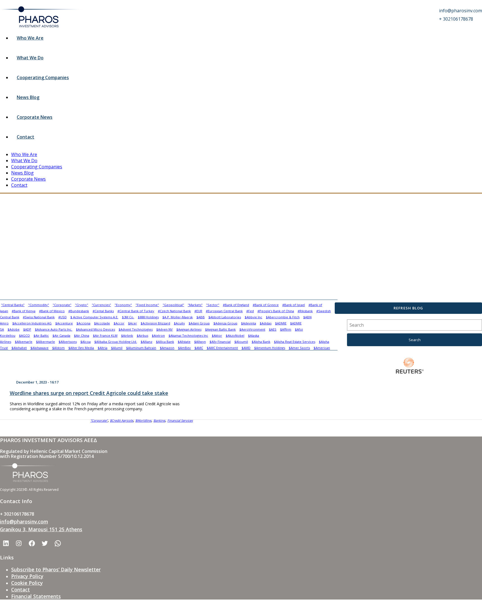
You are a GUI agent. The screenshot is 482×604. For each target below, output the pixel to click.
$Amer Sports (299, 348)
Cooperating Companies (43, 77)
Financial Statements (36, 596)
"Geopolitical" (173, 305)
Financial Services (180, 420)
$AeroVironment (252, 329)
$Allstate (184, 341)
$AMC (198, 348)
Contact (25, 137)
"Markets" (195, 305)
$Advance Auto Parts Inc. (53, 329)
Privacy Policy (27, 576)
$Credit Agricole (121, 420)
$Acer (132, 323)
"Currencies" (101, 305)
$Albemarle (23, 341)
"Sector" (212, 305)
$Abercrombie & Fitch (283, 317)
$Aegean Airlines (188, 329)
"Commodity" (38, 305)
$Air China (81, 335)
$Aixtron (158, 335)
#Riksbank (305, 311)
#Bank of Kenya (23, 311)
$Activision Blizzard (155, 323)
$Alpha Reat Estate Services (294, 341)
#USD (62, 317)
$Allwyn (200, 341)
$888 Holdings (148, 317)
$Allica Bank (165, 341)
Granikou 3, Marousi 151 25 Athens (41, 529)
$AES (272, 329)
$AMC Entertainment (222, 348)
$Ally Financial (220, 341)
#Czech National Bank (174, 311)
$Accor (119, 323)
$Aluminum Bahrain (141, 348)
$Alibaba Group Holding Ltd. (115, 341)
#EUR (198, 311)
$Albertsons (68, 341)
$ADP (27, 329)
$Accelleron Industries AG (32, 323)
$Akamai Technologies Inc (188, 335)
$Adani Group (199, 323)
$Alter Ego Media (81, 348)
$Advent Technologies (136, 329)
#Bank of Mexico (52, 311)
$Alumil (116, 348)
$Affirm (285, 329)
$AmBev (184, 348)
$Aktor (217, 335)
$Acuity (179, 323)
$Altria (102, 348)
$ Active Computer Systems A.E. (94, 317)
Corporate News (34, 117)
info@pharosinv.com (24, 521)
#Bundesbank (78, 311)
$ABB (200, 317)
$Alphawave (39, 348)
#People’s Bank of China (275, 311)
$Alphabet (19, 348)
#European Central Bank (224, 311)
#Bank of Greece (266, 305)
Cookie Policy (27, 582)
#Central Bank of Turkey (135, 311)
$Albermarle (45, 341)
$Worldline (143, 420)
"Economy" (123, 305)
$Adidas (265, 323)
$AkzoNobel (235, 335)
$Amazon (167, 348)
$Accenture (64, 323)
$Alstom (58, 348)
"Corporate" (62, 305)
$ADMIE (280, 323)
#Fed (250, 311)
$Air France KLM (105, 335)
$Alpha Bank (261, 341)
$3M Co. (128, 317)
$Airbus (142, 335)
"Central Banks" (13, 305)
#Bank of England (236, 305)
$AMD (246, 348)
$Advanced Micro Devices (95, 329)
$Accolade (102, 323)
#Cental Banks (103, 311)
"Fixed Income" (147, 305)
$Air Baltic (41, 335)
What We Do (30, 58)
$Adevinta (248, 323)
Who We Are (30, 38)
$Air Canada (61, 335)
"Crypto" (81, 305)
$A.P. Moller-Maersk (177, 317)
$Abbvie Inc (253, 317)
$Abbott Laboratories (224, 317)
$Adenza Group (225, 323)
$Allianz (146, 341)
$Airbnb (127, 335)
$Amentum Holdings (269, 348)
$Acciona (83, 323)
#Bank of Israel (293, 305)
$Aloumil (241, 341)
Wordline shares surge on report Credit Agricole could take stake (89, 393)
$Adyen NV (164, 329)
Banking (159, 420)
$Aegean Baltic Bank (220, 329)
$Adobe (14, 329)
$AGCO (24, 335)
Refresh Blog (408, 308)
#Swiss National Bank (39, 317)
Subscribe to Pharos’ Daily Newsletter (56, 569)
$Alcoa (85, 341)
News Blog (28, 97)
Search (415, 339)
